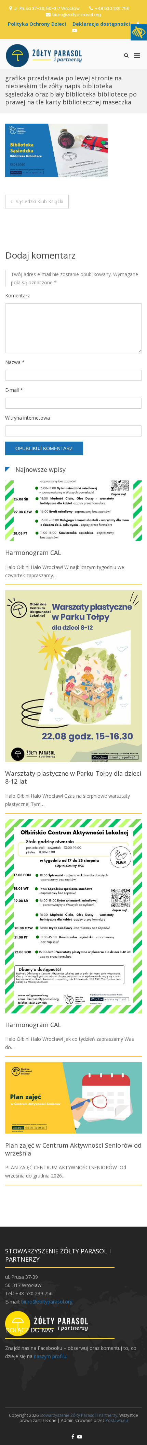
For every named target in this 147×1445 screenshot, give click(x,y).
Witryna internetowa (27, 417)
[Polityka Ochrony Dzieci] (38, 24)
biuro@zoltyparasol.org (76, 15)
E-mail (14, 390)
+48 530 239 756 (112, 8)
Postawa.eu (117, 1420)
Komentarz (17, 295)
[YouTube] (74, 30)
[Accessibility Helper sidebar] (139, 32)
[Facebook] (72, 1436)
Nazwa (15, 362)
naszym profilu (50, 1356)
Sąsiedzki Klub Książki (39, 201)
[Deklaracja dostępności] (102, 24)
